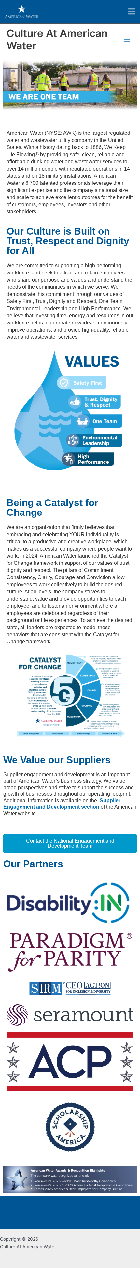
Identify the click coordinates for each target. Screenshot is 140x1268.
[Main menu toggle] (127, 39)
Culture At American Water (57, 39)
